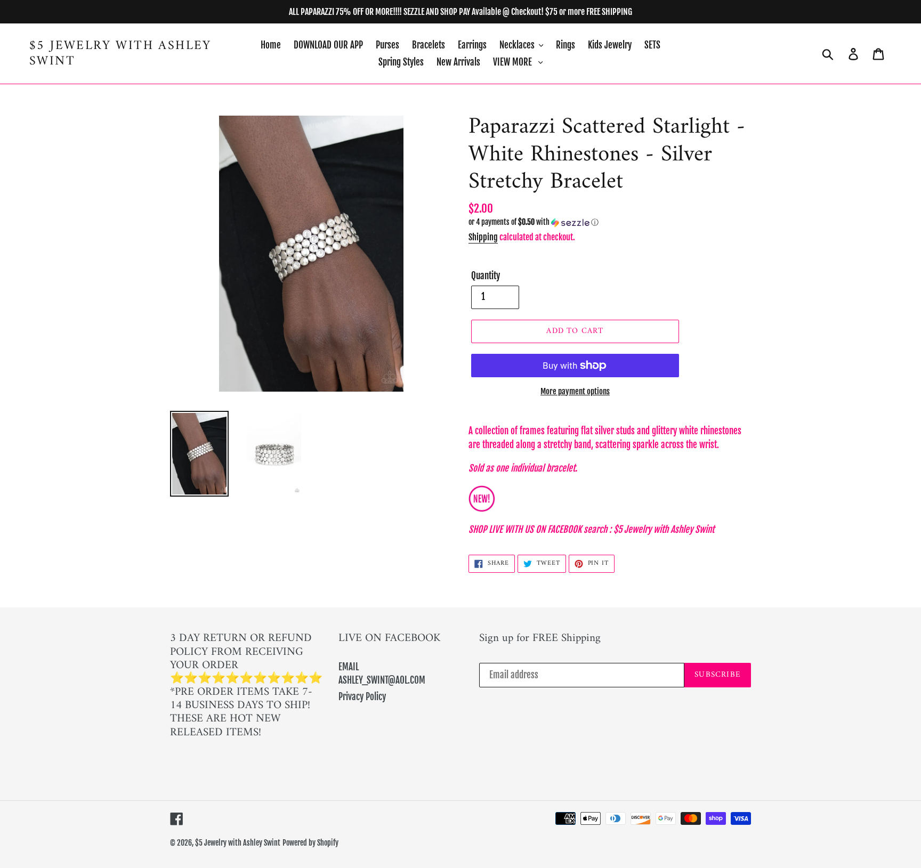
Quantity (485, 275)
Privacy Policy (362, 696)
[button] (609, 222)
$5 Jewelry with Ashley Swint (120, 53)
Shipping (483, 237)
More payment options (575, 391)
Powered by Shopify (310, 842)
